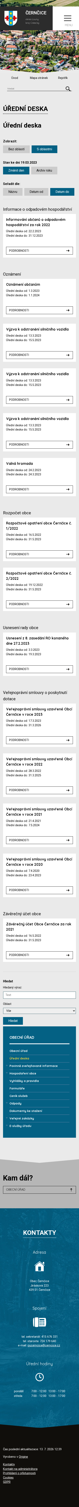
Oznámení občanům (23, 284)
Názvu (12, 192)
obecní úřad (15, 1189)
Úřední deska (19, 1058)
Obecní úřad (19, 1051)
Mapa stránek (39, 78)
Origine (23, 1457)
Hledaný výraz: (12, 987)
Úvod (14, 78)
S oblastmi (44, 149)
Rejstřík (63, 78)
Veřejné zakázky (22, 1118)
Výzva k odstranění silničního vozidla (37, 329)
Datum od (36, 192)
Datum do (62, 192)
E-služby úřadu (20, 1126)
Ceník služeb (19, 1096)
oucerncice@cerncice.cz (44, 1345)
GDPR (7, 1482)
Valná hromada (19, 463)
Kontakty (9, 1464)
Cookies (8, 1477)
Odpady (15, 1103)
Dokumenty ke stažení (26, 1111)
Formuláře (17, 1088)
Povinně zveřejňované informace (34, 1066)
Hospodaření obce (23, 1073)
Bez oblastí (16, 149)
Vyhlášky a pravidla (24, 1081)
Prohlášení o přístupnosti (19, 1473)
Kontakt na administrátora (20, 1469)
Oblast (7, 1004)
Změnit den (16, 170)
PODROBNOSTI (19, 250)
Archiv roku (44, 170)
